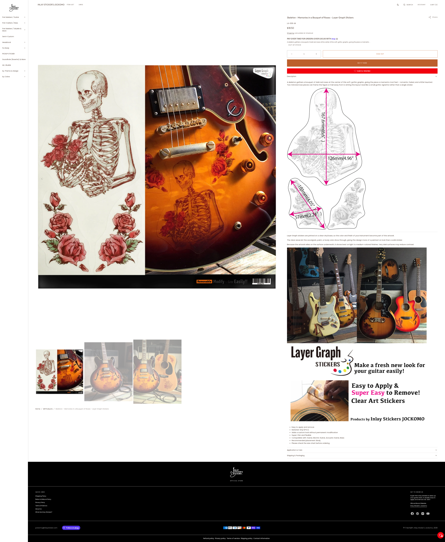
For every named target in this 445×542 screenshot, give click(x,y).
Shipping (290, 33)
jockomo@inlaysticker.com (46, 528)
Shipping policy (246, 538)
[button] (408, 4)
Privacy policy (220, 538)
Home (37, 409)
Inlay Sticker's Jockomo (418, 506)
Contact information (261, 538)
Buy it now (362, 63)
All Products (48, 409)
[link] (236, 474)
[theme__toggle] (398, 4)
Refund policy (208, 538)
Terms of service (233, 538)
